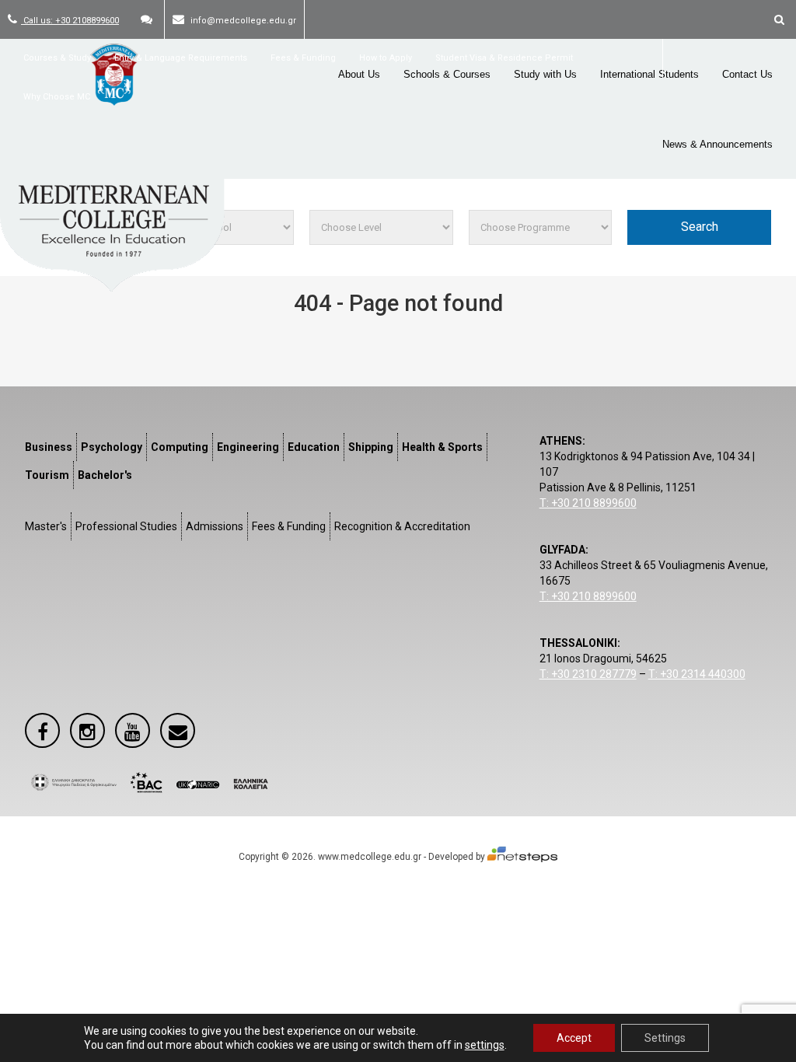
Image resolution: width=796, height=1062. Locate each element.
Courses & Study (57, 58)
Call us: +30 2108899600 (70, 21)
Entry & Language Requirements (180, 58)
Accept (574, 1038)
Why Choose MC (56, 97)
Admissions (214, 526)
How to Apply (385, 58)
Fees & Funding (303, 58)
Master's (46, 526)
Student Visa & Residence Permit (504, 58)
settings (484, 1045)
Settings (665, 1038)
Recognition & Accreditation (402, 526)
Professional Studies (126, 526)
